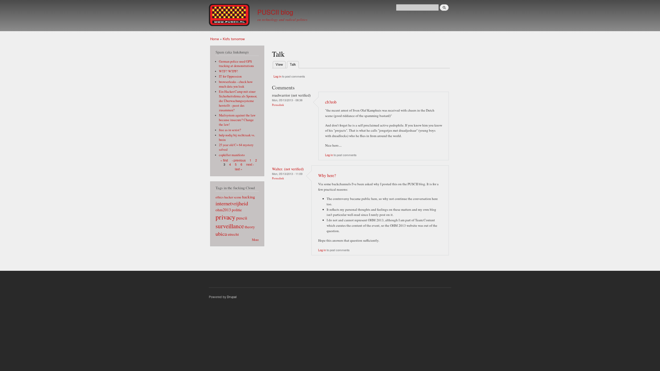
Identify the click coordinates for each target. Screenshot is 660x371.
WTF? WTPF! (228, 71)
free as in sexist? (230, 130)
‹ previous (239, 160)
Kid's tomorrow (234, 38)
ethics (220, 197)
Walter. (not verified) (288, 168)
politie (237, 209)
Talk (294, 64)
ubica (221, 233)
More (255, 240)
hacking (248, 196)
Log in (277, 76)
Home (214, 38)
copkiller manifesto (232, 155)
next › (250, 164)
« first (224, 160)
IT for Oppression (230, 76)
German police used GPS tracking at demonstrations (236, 63)
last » (238, 169)
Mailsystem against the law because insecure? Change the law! (237, 120)
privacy (225, 217)
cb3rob (330, 102)
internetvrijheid (232, 203)
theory (250, 226)
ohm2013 (223, 209)
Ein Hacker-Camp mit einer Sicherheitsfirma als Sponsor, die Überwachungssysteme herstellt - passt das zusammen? (238, 100)
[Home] (229, 15)
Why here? (327, 175)
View (279, 64)
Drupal (232, 296)
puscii (241, 218)
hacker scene (232, 197)
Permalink (278, 105)
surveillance (230, 226)
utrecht (233, 234)
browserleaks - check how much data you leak (236, 84)
